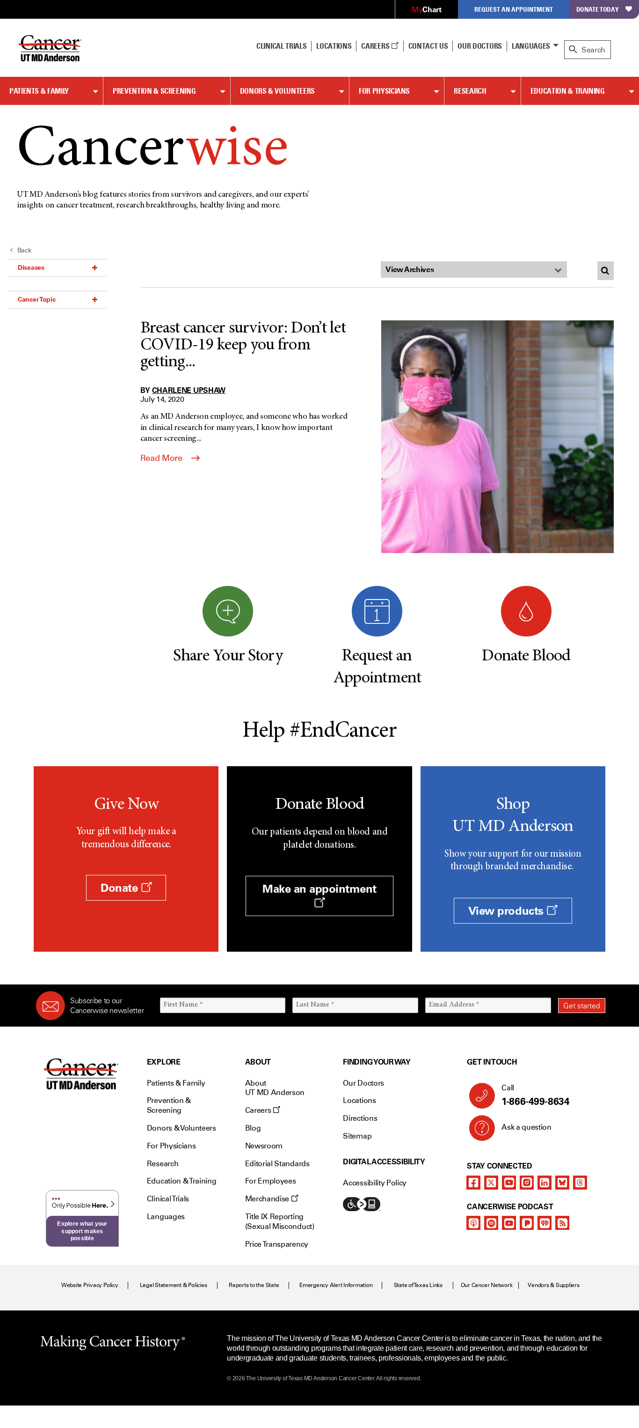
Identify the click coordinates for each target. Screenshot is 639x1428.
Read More (162, 458)
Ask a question (526, 1127)
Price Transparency (276, 1244)
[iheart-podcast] (544, 1223)
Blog (253, 1128)
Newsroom (264, 1145)
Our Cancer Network (487, 1285)
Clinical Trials (281, 46)
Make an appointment (319, 888)
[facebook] (473, 1183)
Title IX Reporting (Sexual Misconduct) (279, 1221)
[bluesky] (562, 1183)
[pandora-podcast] (527, 1223)
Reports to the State (254, 1285)
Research (470, 91)
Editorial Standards (277, 1163)
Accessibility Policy (375, 1182)
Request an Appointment (513, 9)
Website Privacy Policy (89, 1285)
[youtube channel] (509, 1183)
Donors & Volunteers (277, 91)
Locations (359, 1100)
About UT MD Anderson (275, 1088)
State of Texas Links (418, 1285)
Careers (376, 46)
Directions (360, 1118)
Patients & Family (39, 91)
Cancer (152, 151)
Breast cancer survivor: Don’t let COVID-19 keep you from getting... (243, 345)
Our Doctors (479, 46)
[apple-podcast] (473, 1223)
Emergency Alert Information (336, 1285)
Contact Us (428, 46)
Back (24, 250)
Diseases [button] (31, 267)
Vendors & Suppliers (553, 1285)
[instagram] (527, 1183)
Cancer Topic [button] (37, 299)
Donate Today (597, 9)
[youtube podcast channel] (509, 1223)
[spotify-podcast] (491, 1223)
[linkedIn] (544, 1183)
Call (535, 1095)
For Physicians (384, 91)
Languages (531, 46)
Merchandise (268, 1198)
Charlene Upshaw (188, 390)
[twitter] (491, 1183)
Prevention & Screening (154, 91)
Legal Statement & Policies (173, 1285)
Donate (121, 888)
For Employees (270, 1180)
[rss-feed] (562, 1223)
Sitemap (357, 1136)
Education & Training (567, 91)
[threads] (580, 1183)
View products (507, 910)
